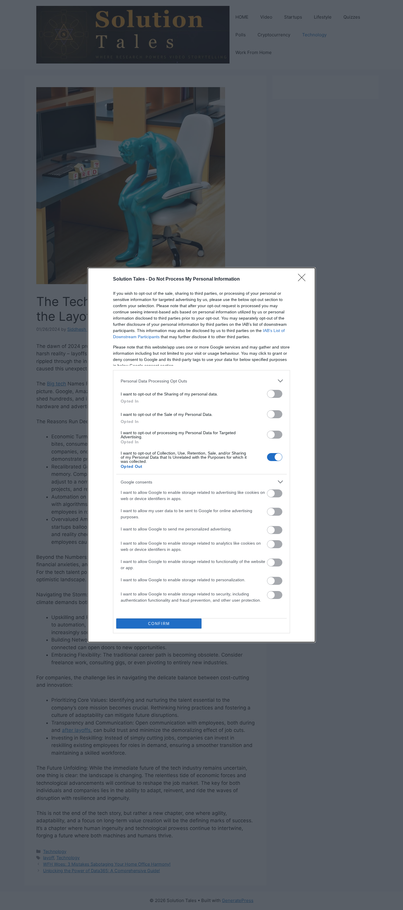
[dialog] (201, 455)
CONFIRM (159, 623)
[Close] (303, 279)
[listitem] (201, 381)
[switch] (274, 394)
